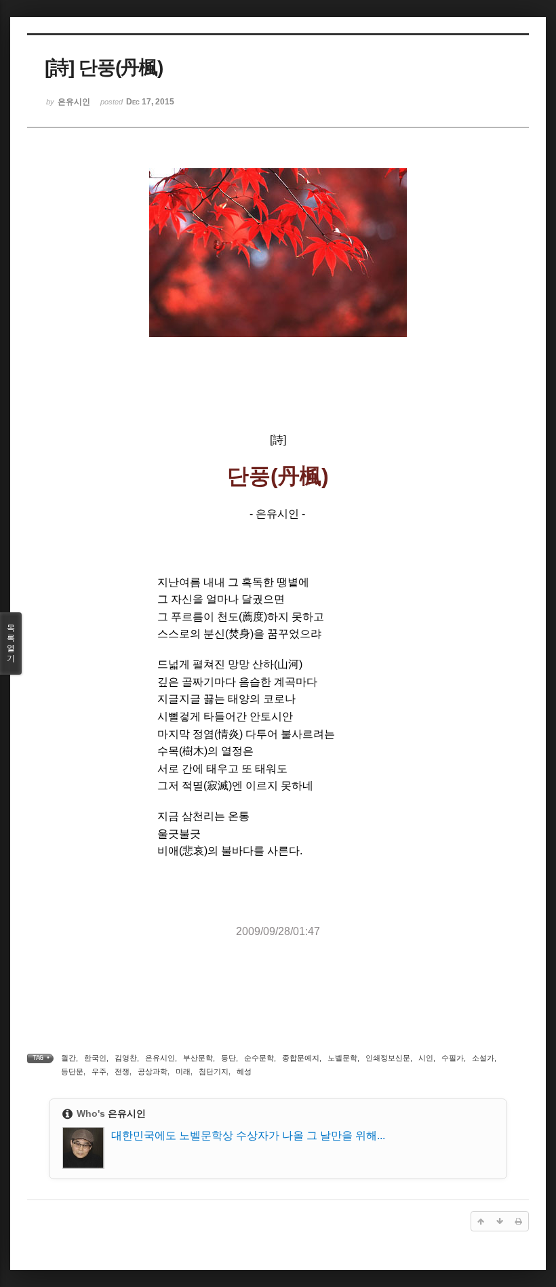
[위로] (480, 1221)
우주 (99, 1071)
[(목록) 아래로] (499, 1221)
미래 (183, 1071)
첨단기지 (214, 1071)
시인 (425, 1058)
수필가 (452, 1058)
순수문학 (259, 1058)
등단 (228, 1058)
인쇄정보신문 (387, 1058)
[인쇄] (518, 1221)
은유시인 (160, 1058)
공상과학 (152, 1071)
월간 (68, 1058)
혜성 (244, 1071)
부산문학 (198, 1058)
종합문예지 (300, 1058)
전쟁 (122, 1071)
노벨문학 (342, 1058)
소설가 (483, 1058)
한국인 (95, 1058)
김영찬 (126, 1058)
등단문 (72, 1071)
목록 (11, 643)
